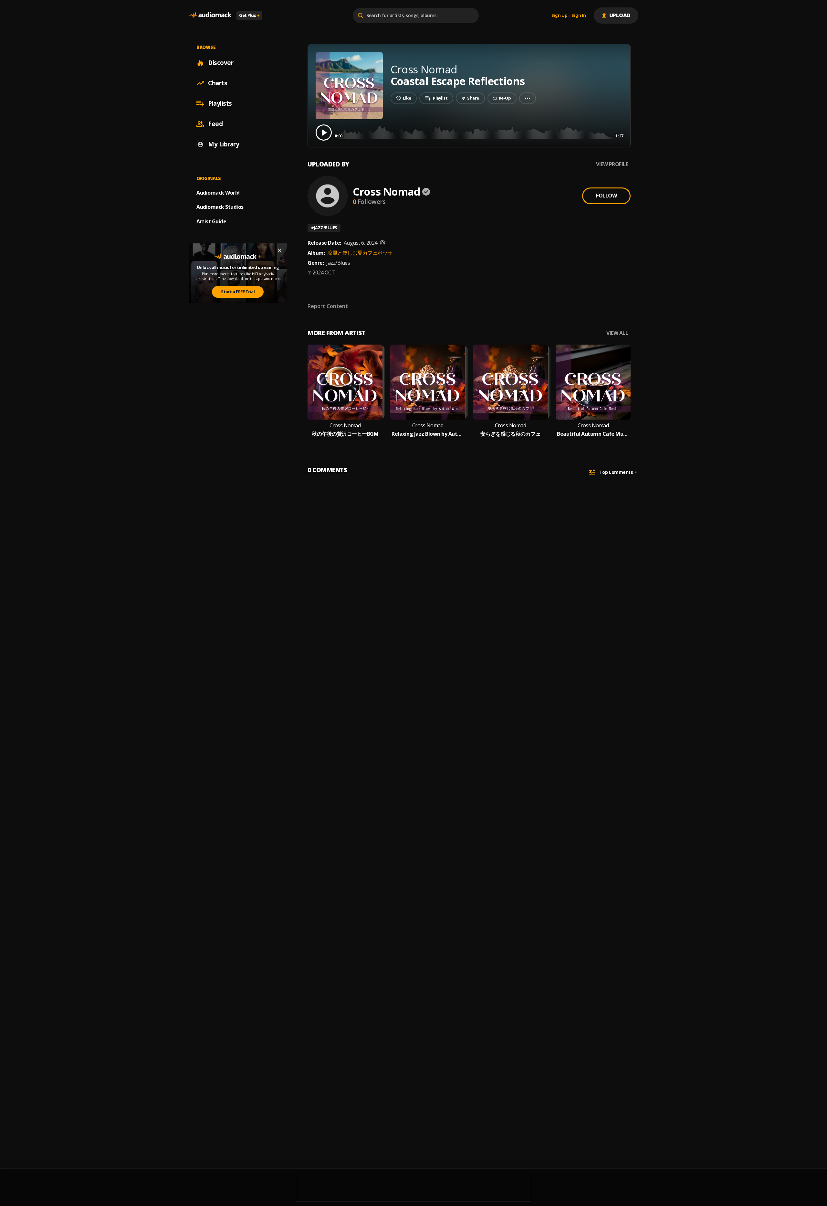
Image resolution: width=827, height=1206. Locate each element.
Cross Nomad (386, 191)
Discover (220, 63)
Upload (620, 15)
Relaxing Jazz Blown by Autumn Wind (428, 434)
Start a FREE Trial (238, 291)
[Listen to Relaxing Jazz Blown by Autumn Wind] (427, 382)
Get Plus (249, 15)
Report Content (328, 306)
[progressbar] (479, 132)
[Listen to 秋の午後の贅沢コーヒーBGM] (345, 382)
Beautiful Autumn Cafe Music (593, 434)
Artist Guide (211, 221)
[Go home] (210, 15)
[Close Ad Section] (280, 250)
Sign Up (559, 15)
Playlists (220, 103)
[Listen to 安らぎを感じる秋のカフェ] (510, 382)
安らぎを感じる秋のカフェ (510, 434)
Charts (217, 83)
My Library (223, 144)
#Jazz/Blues (324, 227)
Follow (606, 195)
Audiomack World (218, 192)
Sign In (578, 15)
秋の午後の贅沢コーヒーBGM (345, 434)
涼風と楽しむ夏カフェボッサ (360, 252)
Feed (215, 124)
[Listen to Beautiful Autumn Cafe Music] (593, 382)
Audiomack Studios (220, 206)
